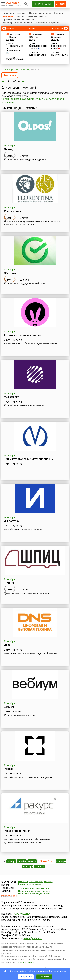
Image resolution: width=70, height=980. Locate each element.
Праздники (8, 13)
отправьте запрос (25, 962)
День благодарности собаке (38, 46)
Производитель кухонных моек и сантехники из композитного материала (32, 223)
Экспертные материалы (47, 22)
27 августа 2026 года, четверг (57, 37)
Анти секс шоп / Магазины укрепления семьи (30, 343)
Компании (8, 16)
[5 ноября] (5, 861)
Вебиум (9, 706)
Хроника (58, 13)
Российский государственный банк (24, 283)
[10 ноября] (23, 81)
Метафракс (11, 397)
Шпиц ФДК (11, 582)
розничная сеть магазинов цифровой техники (30, 653)
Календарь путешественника (17, 22)
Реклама (48, 881)
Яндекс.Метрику (57, 971)
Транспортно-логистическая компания (26, 593)
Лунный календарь (37, 16)
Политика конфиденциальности (34, 893)
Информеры (35, 884)
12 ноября (39, 866)
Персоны (20, 16)
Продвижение (36, 881)
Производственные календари (18, 19)
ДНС (7, 644)
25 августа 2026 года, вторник (13, 37)
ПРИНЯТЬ (44, 976)
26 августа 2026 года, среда (35, 37)
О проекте (23, 881)
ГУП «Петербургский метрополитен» (28, 459)
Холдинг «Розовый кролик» (22, 335)
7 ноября (21, 861)
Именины (21, 13)
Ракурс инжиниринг (17, 830)
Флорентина (12, 211)
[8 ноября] (2, 81)
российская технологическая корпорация (28, 777)
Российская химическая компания (24, 405)
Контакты (23, 884)
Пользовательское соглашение (34, 891)
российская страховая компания (23, 529)
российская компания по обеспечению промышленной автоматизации (26, 841)
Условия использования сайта (33, 888)
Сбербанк (10, 273)
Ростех (8, 768)
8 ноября (32, 861)
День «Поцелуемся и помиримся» (14, 47)
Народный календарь (40, 13)
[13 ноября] (46, 866)
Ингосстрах (11, 521)
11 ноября (28, 866)
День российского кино (58, 46)
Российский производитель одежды (25, 159)
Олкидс (9, 149)
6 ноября (11, 861)
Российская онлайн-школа (19, 715)
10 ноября (61, 861)
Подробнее (26, 976)
